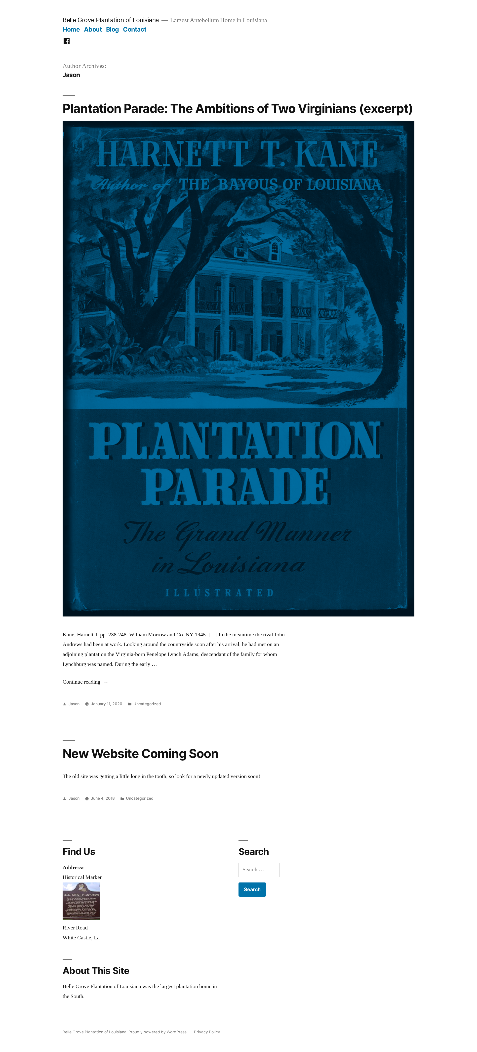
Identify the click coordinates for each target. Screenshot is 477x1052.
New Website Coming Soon (140, 753)
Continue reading (86, 681)
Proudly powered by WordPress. (158, 1032)
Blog (112, 29)
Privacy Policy (207, 1032)
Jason (74, 703)
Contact (135, 29)
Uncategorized (147, 703)
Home (71, 29)
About (93, 29)
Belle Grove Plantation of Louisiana (111, 20)
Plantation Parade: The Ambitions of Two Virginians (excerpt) (238, 108)
